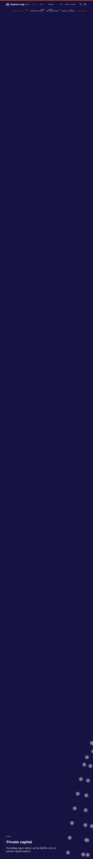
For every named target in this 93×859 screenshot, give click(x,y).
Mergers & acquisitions (68, 11)
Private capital (82, 11)
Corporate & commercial (16, 11)
